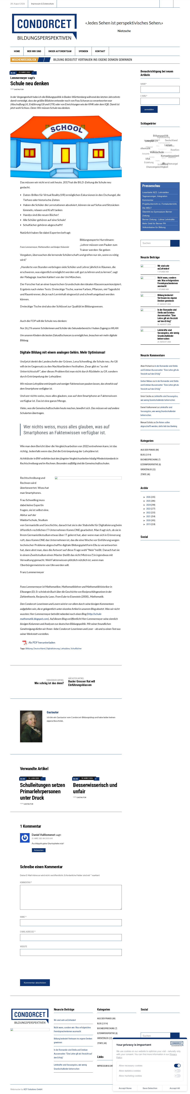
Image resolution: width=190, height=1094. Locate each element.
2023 (148, 509)
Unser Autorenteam (59, 51)
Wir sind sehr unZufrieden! (163, 267)
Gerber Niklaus (147, 381)
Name (23, 917)
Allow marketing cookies (130, 1075)
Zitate (143, 474)
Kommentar (26, 882)
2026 (148, 497)
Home (17, 51)
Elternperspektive (149, 464)
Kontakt (100, 51)
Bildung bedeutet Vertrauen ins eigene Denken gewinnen (167, 298)
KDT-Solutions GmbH (33, 1089)
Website (23, 946)
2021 (148, 516)
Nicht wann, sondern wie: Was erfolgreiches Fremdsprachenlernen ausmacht (168, 282)
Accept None (125, 1088)
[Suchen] (175, 243)
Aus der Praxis (148, 450)
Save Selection (150, 1088)
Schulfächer (76, 648)
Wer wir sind (34, 51)
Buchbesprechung (149, 459)
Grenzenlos (146, 469)
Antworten (38, 850)
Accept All (175, 1088)
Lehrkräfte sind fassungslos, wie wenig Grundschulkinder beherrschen (168, 334)
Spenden (83, 51)
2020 (148, 520)
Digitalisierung (53, 648)
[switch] (177, 1065)
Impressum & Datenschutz (42, 4)
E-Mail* (144, 96)
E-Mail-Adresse (27, 932)
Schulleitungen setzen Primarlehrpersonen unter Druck (42, 791)
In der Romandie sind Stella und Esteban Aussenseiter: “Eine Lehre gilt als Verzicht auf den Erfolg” (167, 315)
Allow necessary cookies (130, 1065)
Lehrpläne (65, 648)
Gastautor (19, 89)
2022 (148, 512)
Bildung (29, 648)
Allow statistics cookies (130, 1070)
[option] (116, 60)
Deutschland (39, 648)
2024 (148, 505)
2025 (148, 501)
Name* (144, 84)
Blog (13, 73)
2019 (148, 524)
